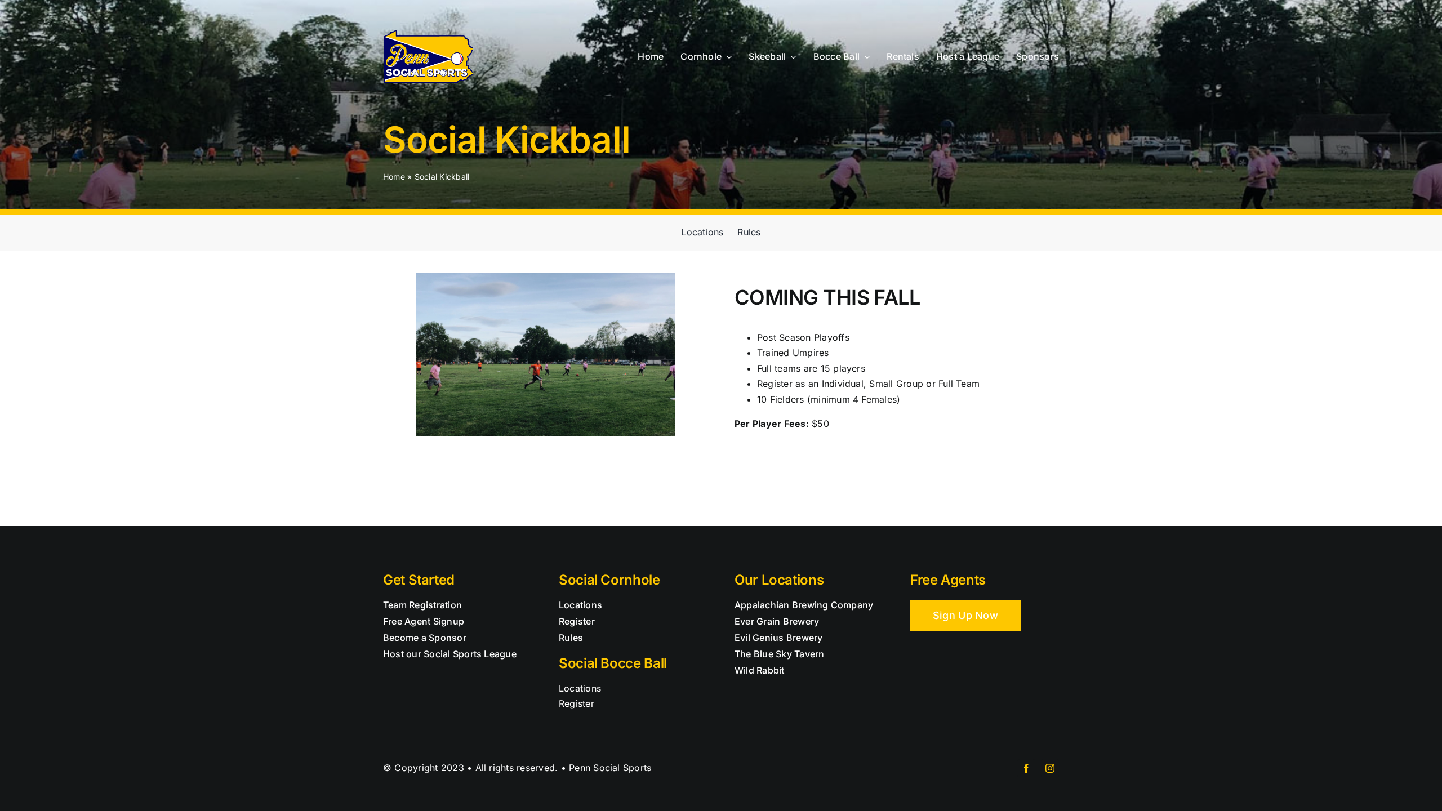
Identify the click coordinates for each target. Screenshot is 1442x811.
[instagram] (1050, 768)
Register (576, 703)
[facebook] (1026, 768)
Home (394, 176)
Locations (580, 688)
